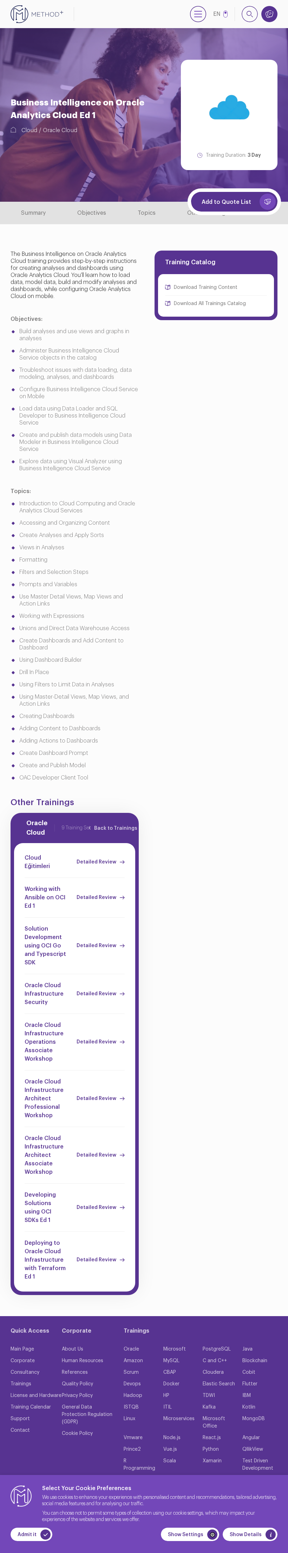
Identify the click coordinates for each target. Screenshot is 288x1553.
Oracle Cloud (60, 130)
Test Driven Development (257, 1464)
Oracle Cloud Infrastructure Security (44, 994)
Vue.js (170, 1449)
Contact (20, 1430)
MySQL (171, 1360)
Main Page (22, 1349)
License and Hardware (36, 1395)
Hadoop (133, 1395)
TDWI (209, 1395)
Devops (132, 1383)
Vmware (133, 1437)
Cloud (29, 130)
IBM (246, 1395)
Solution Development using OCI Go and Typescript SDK (45, 945)
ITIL (167, 1407)
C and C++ (215, 1360)
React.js (212, 1437)
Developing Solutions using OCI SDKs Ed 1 (40, 1207)
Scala (169, 1460)
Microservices (179, 1418)
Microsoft (174, 1349)
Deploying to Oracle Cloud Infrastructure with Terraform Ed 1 (45, 1260)
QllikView (252, 1449)
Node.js (172, 1437)
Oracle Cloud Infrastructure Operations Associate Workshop (44, 1042)
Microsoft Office (214, 1422)
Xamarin (212, 1460)
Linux (129, 1418)
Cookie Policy (77, 1433)
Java (247, 1349)
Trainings (21, 1383)
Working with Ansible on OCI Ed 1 (45, 897)
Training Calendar (31, 1407)
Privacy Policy (77, 1395)
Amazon (133, 1360)
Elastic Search (219, 1383)
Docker (171, 1383)
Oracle (131, 1349)
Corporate (23, 1360)
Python (211, 1449)
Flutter (249, 1383)
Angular (251, 1437)
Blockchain (254, 1360)
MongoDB (253, 1418)
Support (20, 1418)
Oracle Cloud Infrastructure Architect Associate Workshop (44, 1155)
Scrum (131, 1372)
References (75, 1372)
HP (166, 1395)
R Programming (139, 1464)
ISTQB (131, 1407)
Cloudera (213, 1372)
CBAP (169, 1372)
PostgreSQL (217, 1349)
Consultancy (25, 1372)
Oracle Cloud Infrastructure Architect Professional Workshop (44, 1098)
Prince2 (132, 1449)
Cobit (248, 1372)
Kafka (209, 1407)
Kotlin (248, 1407)
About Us (72, 1349)
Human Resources (82, 1360)
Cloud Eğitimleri (37, 862)
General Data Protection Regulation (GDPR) (87, 1414)
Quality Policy (77, 1383)
